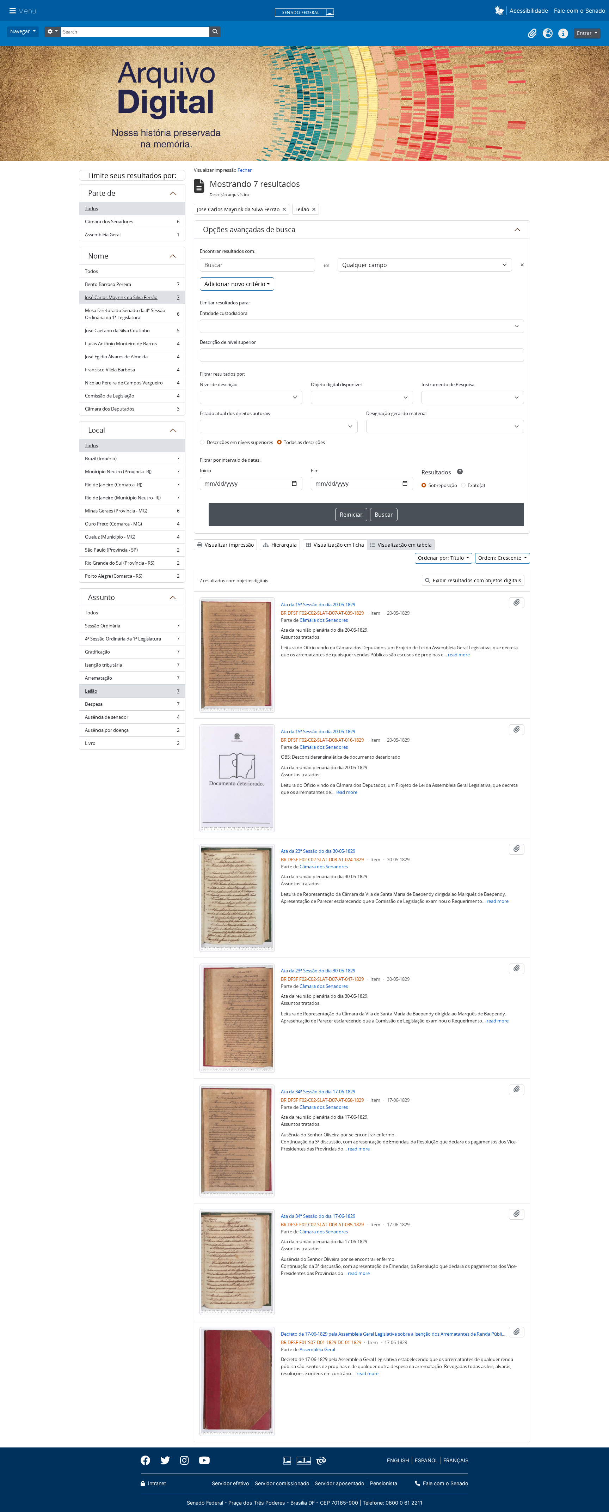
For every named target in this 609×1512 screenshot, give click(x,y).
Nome (98, 256)
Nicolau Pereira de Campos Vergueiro (132, 384)
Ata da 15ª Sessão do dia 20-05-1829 (318, 604)
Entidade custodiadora (223, 313)
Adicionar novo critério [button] (234, 284)
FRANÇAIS (455, 1460)
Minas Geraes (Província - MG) (132, 512)
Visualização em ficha (338, 544)
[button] (500, 10)
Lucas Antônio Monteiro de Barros (132, 345)
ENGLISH (398, 1460)
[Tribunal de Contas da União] (320, 1461)
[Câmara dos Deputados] (288, 1461)
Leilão (132, 693)
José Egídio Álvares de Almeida (132, 358)
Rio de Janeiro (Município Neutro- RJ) (132, 499)
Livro (132, 744)
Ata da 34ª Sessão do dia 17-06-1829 (318, 1091)
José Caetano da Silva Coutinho (132, 332)
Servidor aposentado (339, 1483)
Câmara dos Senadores (132, 223)
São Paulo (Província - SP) (132, 552)
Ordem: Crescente (500, 557)
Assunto (101, 597)
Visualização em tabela (404, 544)
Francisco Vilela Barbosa (132, 371)
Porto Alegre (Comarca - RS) (132, 577)
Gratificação (132, 653)
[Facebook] (148, 1460)
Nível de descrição (219, 384)
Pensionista (383, 1483)
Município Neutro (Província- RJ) (132, 473)
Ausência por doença (132, 732)
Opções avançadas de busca (249, 229)
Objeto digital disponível (336, 384)
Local (96, 430)
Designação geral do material (396, 413)
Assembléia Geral (132, 236)
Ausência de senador (132, 719)
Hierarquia (283, 544)
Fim (315, 470)
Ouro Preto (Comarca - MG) (132, 525)
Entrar (585, 33)
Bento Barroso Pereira (132, 286)
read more (459, 654)
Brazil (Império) (132, 460)
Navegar (20, 31)
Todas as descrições (304, 442)
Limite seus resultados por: (132, 175)
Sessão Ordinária (132, 627)
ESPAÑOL (426, 1460)
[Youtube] (202, 1460)
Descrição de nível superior (228, 342)
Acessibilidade (529, 10)
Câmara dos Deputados (132, 410)
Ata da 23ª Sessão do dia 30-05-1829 (318, 851)
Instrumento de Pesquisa (448, 384)
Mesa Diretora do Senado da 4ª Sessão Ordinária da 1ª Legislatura (132, 314)
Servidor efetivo (230, 1483)
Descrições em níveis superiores (240, 442)
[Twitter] (165, 1460)
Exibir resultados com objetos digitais (476, 580)
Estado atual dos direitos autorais (235, 413)
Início (205, 470)
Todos (91, 208)
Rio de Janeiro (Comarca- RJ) (132, 486)
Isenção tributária (132, 667)
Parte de (101, 193)
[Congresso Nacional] (303, 1461)
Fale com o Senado (579, 10)
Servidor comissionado (282, 1483)
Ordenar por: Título (441, 557)
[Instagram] (184, 1460)
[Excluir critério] (522, 264)
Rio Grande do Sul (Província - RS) (132, 565)
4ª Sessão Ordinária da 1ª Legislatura (132, 640)
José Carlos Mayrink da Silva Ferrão (132, 299)
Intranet (156, 1483)
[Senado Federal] (304, 13)
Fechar (245, 170)
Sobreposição (443, 485)
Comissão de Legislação (132, 397)
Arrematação (132, 680)
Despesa (132, 706)
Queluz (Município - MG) (132, 539)
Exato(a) (476, 485)
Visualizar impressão (228, 544)
